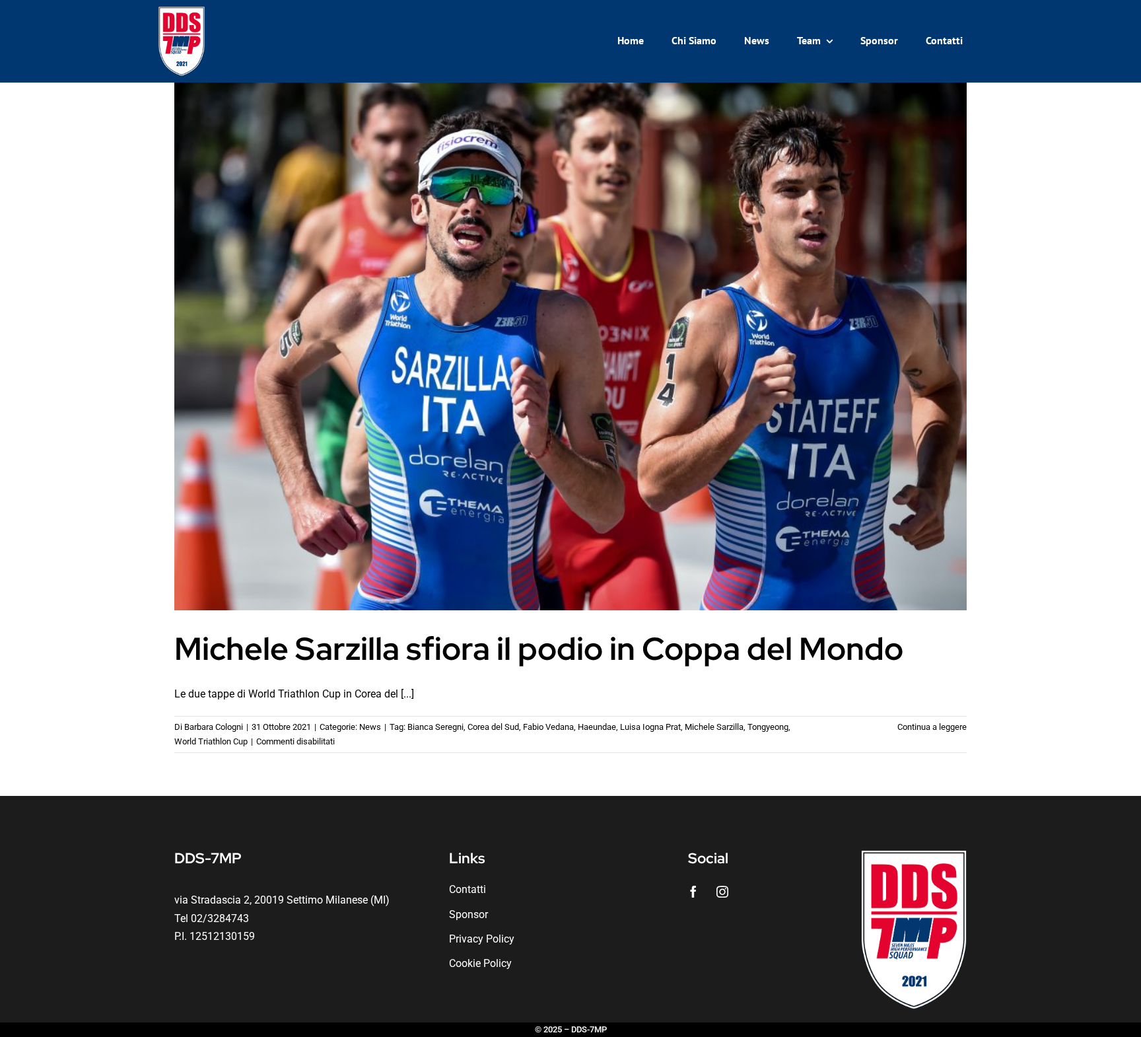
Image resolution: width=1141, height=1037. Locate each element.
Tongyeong (767, 727)
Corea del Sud (493, 727)
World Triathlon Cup (211, 741)
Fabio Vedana (548, 727)
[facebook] (693, 891)
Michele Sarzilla (714, 727)
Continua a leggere (932, 727)
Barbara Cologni (213, 727)
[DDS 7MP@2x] (181, 11)
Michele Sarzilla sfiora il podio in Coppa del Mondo (538, 648)
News (370, 727)
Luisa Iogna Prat (650, 727)
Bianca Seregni (435, 727)
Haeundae (597, 727)
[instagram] (722, 891)
